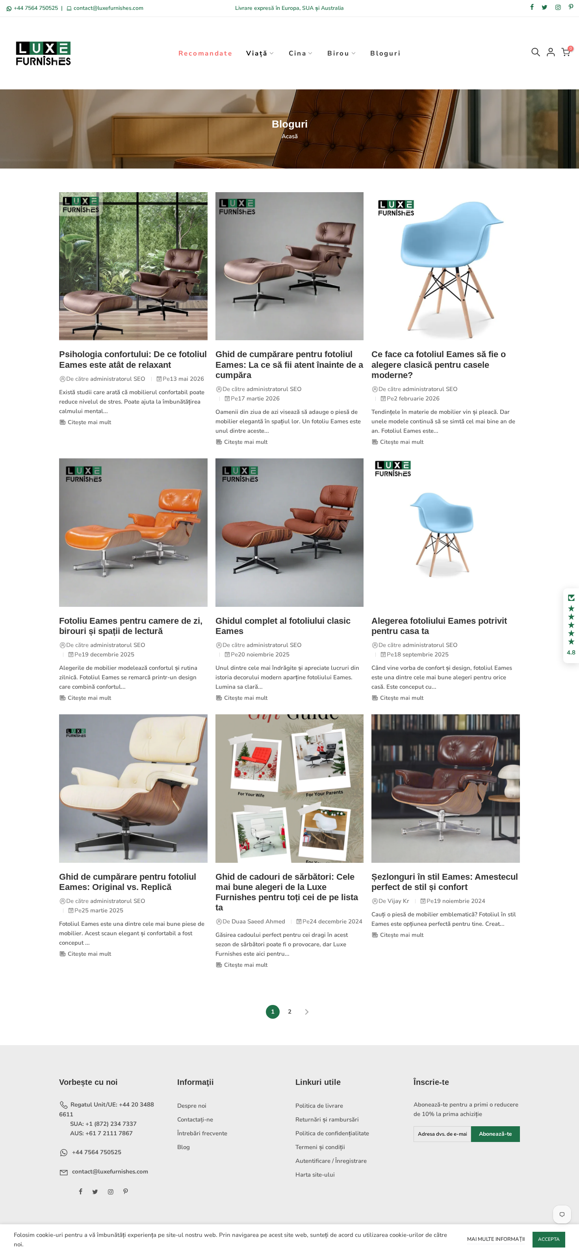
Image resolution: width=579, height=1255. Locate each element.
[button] (571, 625)
